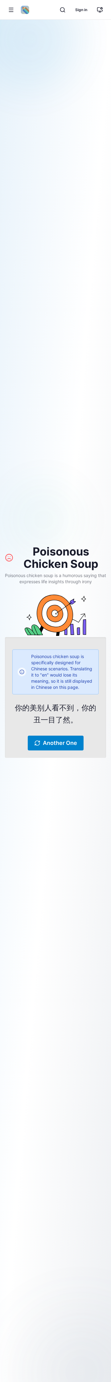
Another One (60, 743)
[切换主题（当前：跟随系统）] (100, 10)
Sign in (81, 9)
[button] (11, 10)
